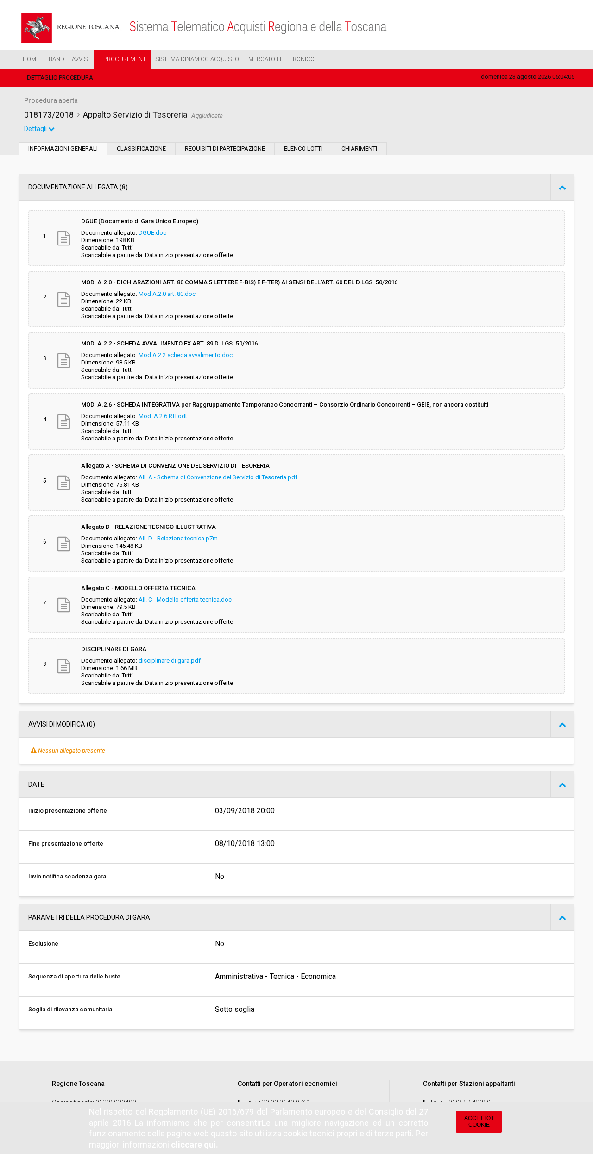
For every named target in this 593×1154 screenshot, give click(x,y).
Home (31, 59)
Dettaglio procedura (60, 77)
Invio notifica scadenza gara (67, 876)
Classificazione (141, 148)
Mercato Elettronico (281, 59)
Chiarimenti (359, 148)
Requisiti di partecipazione (225, 148)
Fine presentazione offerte (65, 843)
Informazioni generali (63, 148)
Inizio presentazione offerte (67, 810)
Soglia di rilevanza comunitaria (70, 1009)
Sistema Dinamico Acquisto (197, 59)
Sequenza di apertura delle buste (74, 976)
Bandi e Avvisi (69, 59)
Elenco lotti (303, 148)
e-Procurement (122, 59)
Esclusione (43, 943)
